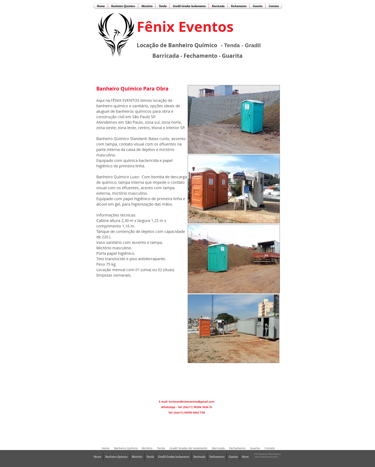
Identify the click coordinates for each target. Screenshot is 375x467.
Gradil (253, 45)
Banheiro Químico (126, 448)
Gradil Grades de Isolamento (188, 448)
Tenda (232, 45)
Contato (269, 448)
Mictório (147, 448)
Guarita (232, 55)
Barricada (165, 55)
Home (105, 448)
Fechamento (200, 55)
